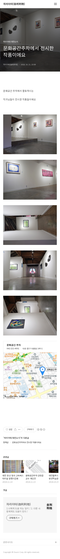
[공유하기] (15, 429)
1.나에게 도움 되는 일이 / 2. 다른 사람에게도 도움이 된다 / (23, 510)
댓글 (5, 490)
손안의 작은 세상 (10, 552)
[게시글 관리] (19, 429)
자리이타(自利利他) (14, 4)
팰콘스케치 (8, 547)
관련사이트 (8, 542)
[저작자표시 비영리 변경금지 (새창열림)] (41, 429)
